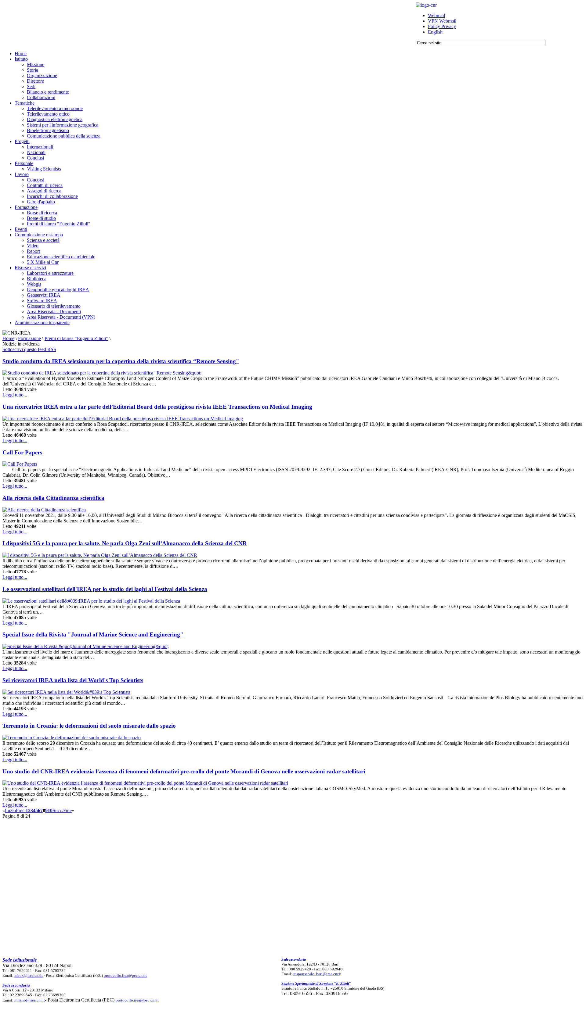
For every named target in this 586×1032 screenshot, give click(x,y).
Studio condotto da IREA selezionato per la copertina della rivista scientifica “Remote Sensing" (120, 361)
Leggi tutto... (14, 394)
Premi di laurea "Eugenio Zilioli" (76, 338)
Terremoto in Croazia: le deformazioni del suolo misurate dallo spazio (89, 725)
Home (8, 338)
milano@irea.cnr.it (29, 1000)
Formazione (29, 338)
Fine (67, 810)
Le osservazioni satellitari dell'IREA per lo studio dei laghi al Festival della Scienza (104, 589)
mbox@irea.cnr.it (28, 975)
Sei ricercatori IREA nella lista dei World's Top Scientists (72, 680)
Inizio (10, 810)
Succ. (57, 810)
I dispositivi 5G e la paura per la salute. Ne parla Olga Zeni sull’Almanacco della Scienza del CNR (124, 543)
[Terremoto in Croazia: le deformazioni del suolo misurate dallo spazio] (71, 737)
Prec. (21, 810)
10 (50, 810)
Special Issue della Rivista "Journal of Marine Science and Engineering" (92, 634)
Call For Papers (22, 452)
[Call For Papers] (19, 464)
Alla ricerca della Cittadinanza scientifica (53, 498)
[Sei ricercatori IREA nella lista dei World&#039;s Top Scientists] (66, 692)
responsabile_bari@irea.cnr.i (316, 974)
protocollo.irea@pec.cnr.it (125, 975)
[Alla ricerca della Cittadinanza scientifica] (44, 509)
